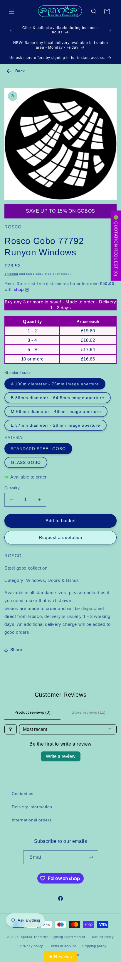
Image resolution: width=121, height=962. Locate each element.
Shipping (11, 273)
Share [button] (16, 649)
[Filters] (10, 729)
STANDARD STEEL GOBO (38, 448)
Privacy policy (31, 946)
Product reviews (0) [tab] (32, 712)
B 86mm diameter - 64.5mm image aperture (57, 397)
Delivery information (32, 806)
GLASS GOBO (26, 462)
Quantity (12, 488)
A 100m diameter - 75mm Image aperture (55, 384)
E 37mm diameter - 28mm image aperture (55, 425)
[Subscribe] (91, 857)
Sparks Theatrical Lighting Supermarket (53, 937)
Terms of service (62, 946)
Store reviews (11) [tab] (88, 712)
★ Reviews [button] (60, 956)
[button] (11, 11)
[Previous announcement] (10, 30)
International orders (32, 820)
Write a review (60, 756)
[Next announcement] (110, 30)
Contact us (22, 793)
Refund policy (103, 937)
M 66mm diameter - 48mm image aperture (56, 411)
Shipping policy (94, 946)
